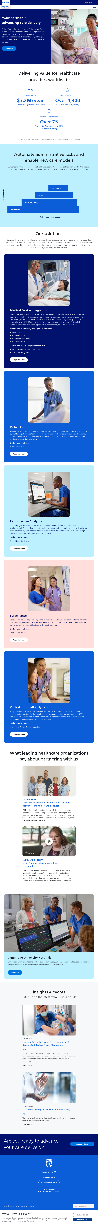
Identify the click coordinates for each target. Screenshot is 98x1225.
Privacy (11, 1206)
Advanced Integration (21, 352)
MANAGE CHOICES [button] (82, 1215)
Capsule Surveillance (18, 633)
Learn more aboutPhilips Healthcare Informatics (48, 1190)
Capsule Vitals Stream (21, 338)
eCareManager (16, 447)
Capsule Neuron (18, 335)
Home (5, 1206)
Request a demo (19, 359)
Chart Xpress (17, 341)
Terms (17, 1206)
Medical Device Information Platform (27, 349)
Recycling (24, 1206)
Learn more (9, 43)
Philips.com (32, 1206)
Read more (26, 1065)
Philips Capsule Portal (49, 1182)
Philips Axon (17, 332)
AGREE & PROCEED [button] (82, 1219)
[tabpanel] (49, 36)
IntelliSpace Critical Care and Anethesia (26, 727)
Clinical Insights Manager (20, 541)
